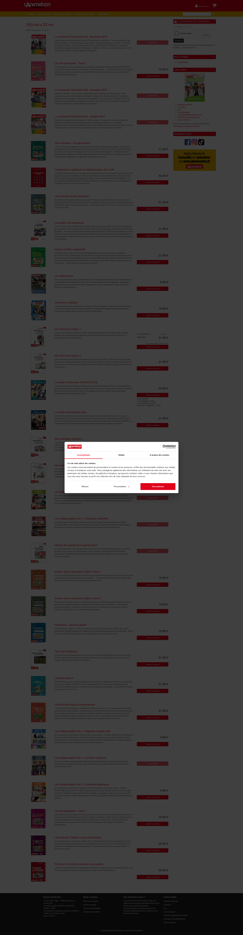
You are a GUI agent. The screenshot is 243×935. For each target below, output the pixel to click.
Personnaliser (120, 486)
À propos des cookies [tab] (159, 455)
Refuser (85, 486)
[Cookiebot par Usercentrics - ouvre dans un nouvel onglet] (165, 447)
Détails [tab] (121, 455)
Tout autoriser (158, 486)
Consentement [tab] (83, 455)
